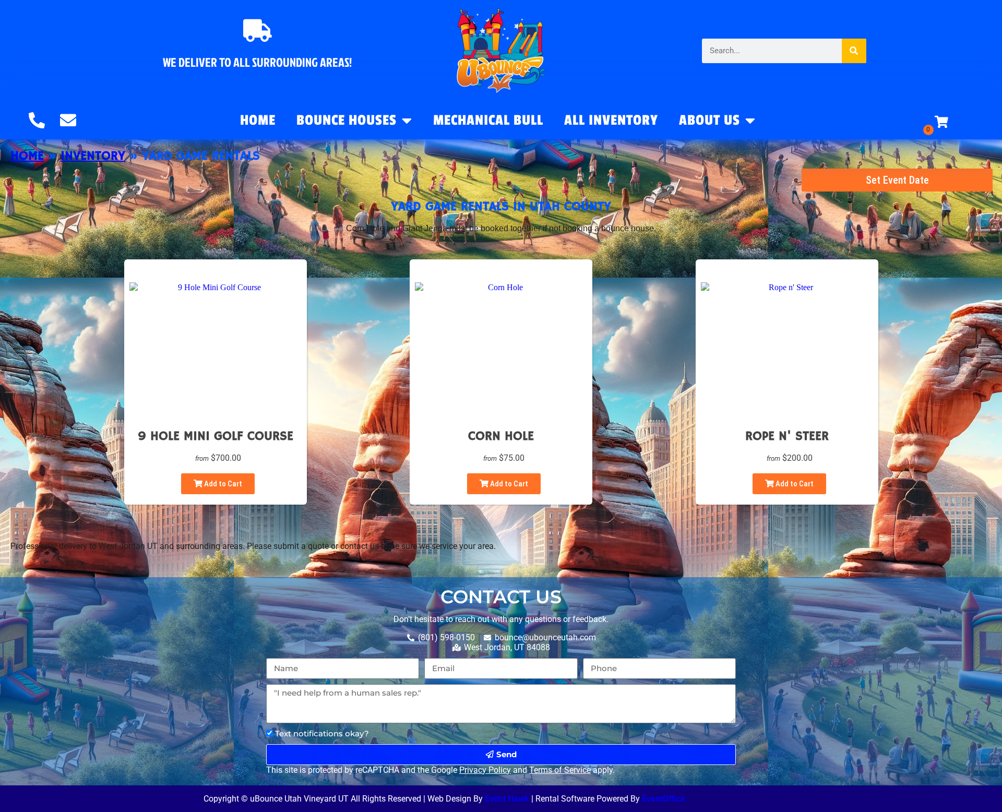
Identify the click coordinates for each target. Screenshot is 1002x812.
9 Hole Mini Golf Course (215, 436)
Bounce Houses (346, 120)
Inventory (93, 156)
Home (258, 120)
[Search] (854, 51)
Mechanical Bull (488, 120)
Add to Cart (222, 483)
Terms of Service (560, 770)
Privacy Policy (485, 770)
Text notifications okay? (322, 733)
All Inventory (611, 120)
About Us (709, 120)
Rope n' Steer (787, 436)
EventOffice (663, 799)
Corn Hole (501, 436)
